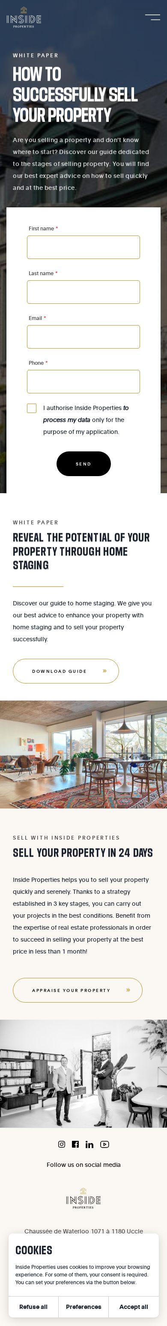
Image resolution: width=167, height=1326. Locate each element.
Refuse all (33, 1307)
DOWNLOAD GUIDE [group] (59, 671)
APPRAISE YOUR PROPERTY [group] (71, 990)
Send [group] (84, 464)
